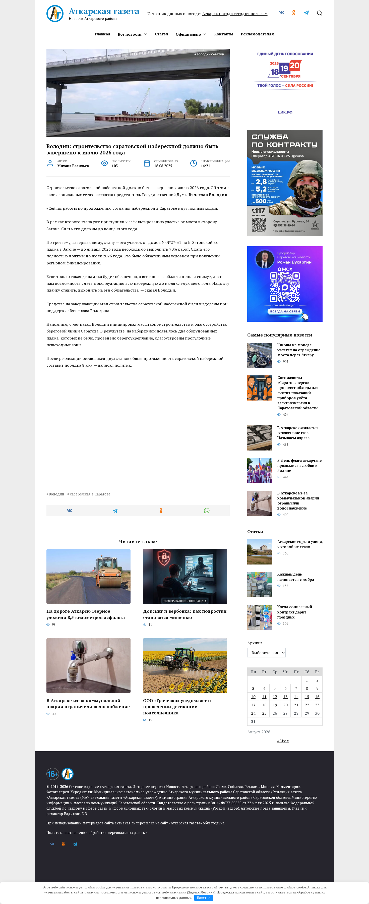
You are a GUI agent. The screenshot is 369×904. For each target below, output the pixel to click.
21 (296, 705)
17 (253, 705)
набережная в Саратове (90, 494)
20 (285, 705)
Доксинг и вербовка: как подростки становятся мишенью (184, 614)
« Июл (283, 741)
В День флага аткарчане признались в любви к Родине (299, 465)
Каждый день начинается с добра (295, 577)
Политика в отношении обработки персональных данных (96, 832)
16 (317, 696)
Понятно (203, 897)
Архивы (254, 643)
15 (307, 696)
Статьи (161, 33)
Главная (102, 33)
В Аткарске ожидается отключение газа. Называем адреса (298, 432)
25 (264, 713)
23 (317, 705)
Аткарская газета (104, 11)
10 (253, 696)
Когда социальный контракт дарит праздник (294, 612)
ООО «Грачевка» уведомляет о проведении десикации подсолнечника (177, 706)
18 (264, 705)
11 (264, 696)
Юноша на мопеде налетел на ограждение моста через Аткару (298, 350)
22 (307, 705)
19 (275, 705)
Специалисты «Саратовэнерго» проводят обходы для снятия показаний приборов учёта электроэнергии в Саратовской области (298, 393)
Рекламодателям (257, 33)
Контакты (223, 33)
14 (296, 696)
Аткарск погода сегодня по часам (235, 13)
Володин (56, 494)
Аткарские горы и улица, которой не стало (300, 544)
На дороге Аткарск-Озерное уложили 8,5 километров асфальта (85, 614)
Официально (188, 34)
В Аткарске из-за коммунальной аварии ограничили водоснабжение (88, 703)
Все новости (130, 34)
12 (275, 696)
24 (253, 713)
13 (285, 696)
